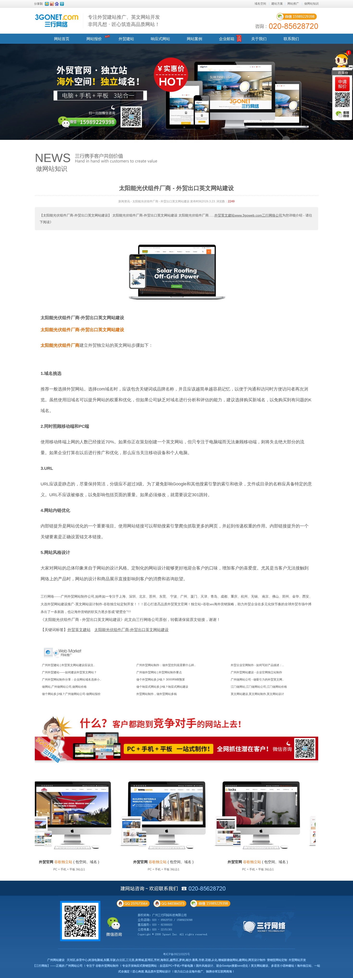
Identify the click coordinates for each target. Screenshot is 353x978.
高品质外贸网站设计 (158, 971)
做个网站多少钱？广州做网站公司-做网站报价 (71, 694)
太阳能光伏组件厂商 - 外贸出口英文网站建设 (160, 201)
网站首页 (61, 39)
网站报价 (94, 39)
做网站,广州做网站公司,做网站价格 (64, 686)
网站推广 (293, 3)
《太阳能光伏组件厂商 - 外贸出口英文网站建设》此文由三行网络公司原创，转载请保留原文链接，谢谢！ (130, 620)
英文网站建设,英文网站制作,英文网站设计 (257, 694)
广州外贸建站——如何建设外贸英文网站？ (69, 672)
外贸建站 (126, 39)
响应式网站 (160, 39)
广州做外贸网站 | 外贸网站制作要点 (159, 672)
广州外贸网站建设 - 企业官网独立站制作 (256, 672)
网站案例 (194, 39)
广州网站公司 (74, 965)
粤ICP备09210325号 (176, 954)
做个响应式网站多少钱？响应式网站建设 (162, 686)
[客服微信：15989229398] (342, 114)
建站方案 (277, 3)
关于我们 (259, 39)
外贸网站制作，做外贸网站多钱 (156, 694)
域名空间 (260, 3)
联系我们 (291, 39)
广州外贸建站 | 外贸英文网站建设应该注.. (68, 665)
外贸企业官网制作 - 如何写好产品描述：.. (257, 665)
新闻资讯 (124, 201)
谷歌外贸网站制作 (107, 965)
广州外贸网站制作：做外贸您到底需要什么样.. (165, 665)
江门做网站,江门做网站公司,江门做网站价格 (259, 686)
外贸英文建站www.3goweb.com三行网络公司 (248, 215)
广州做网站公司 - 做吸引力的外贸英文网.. (257, 679)
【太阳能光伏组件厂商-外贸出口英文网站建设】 (75, 215)
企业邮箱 (226, 39)
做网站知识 (311, 3)
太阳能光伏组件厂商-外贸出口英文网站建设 (82, 317)
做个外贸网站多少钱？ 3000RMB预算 (160, 679)
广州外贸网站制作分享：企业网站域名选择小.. (71, 679)
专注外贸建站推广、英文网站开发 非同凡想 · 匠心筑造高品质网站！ (124, 20)
